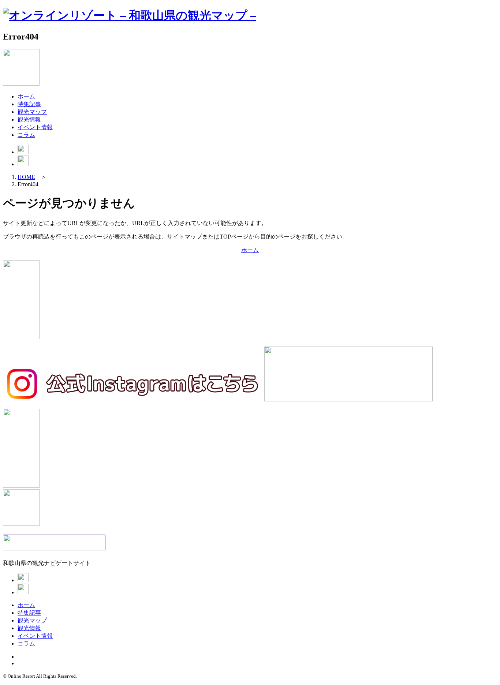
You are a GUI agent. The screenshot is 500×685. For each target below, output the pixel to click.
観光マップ (32, 112)
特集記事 (29, 104)
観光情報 (29, 119)
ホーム (26, 96)
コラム (26, 135)
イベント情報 (35, 127)
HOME (26, 177)
